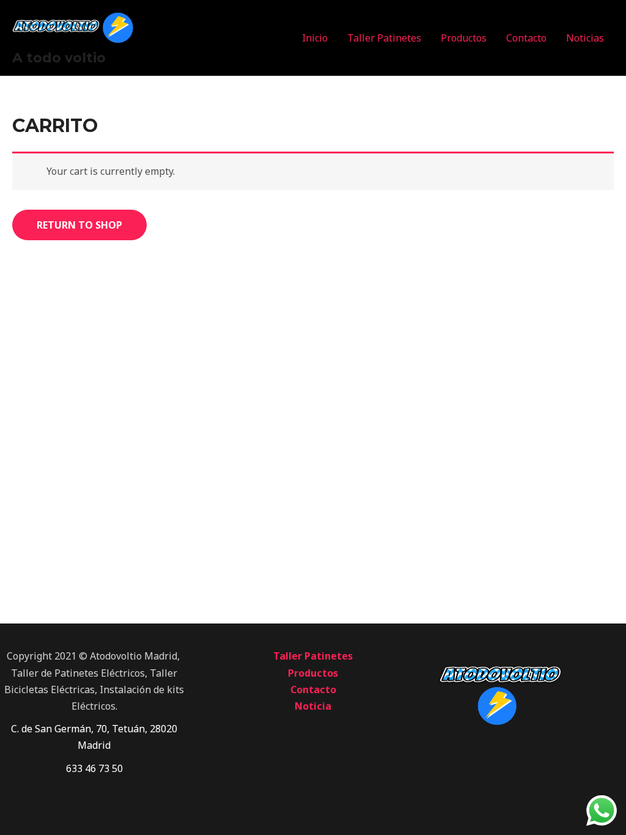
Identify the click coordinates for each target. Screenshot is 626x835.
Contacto (526, 38)
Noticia (313, 706)
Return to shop (79, 225)
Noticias (585, 38)
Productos (464, 38)
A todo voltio (59, 58)
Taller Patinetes (384, 38)
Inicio (315, 38)
